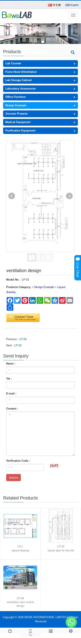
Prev (11, 196)
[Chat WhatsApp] (71, 622)
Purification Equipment (20, 130)
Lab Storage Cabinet (18, 80)
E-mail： (11, 393)
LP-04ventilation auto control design (20, 602)
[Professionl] (40, 33)
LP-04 (23, 339)
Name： (11, 363)
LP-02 (18, 345)
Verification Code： (18, 460)
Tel (30, 635)
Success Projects (16, 113)
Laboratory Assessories (20, 88)
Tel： (9, 378)
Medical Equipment (17, 122)
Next (69, 196)
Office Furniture (15, 96)
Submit (13, 477)
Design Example (15, 105)
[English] (72, 5)
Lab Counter (13, 63)
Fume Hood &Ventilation (21, 71)
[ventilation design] (40, 196)
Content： (12, 408)
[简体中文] (54, 5)
